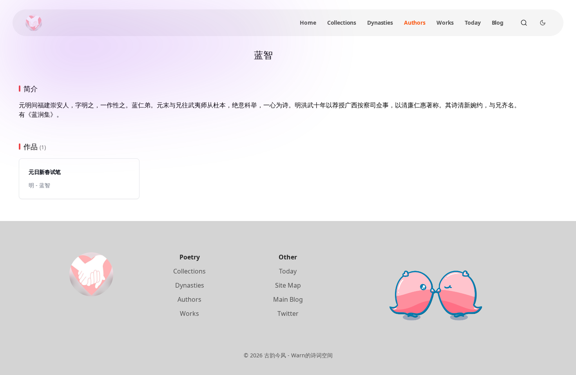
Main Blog (288, 299)
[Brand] (33, 22)
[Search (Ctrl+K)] (524, 22)
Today (472, 22)
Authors (415, 22)
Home (308, 22)
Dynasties (380, 22)
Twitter (288, 313)
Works (445, 22)
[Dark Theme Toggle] (542, 22)
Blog (498, 22)
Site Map (288, 285)
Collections (341, 22)
